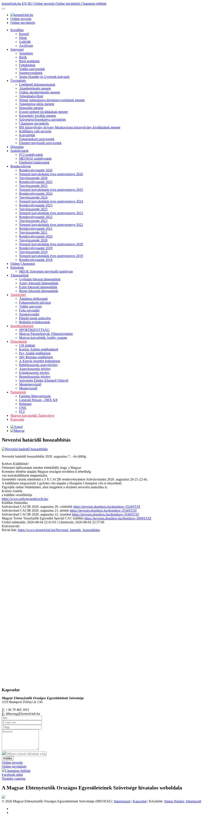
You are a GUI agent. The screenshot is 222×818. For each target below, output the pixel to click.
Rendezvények (20, 166)
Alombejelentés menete (35, 88)
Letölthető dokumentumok (37, 84)
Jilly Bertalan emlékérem (36, 357)
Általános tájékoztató (33, 299)
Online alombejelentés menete (39, 92)
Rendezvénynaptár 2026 (35, 170)
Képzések (17, 267)
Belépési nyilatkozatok (34, 322)
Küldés (7, 758)
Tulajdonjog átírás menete (36, 104)
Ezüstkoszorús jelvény (34, 372)
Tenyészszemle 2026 (33, 178)
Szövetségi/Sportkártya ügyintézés (42, 119)
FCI (21, 411)
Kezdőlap (17, 30)
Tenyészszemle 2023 (33, 209)
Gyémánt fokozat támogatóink (39, 279)
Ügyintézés (18, 80)
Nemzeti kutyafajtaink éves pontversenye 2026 (51, 174)
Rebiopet (25, 404)
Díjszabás (17, 147)
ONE (22, 408)
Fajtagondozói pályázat (35, 302)
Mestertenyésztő (30, 384)
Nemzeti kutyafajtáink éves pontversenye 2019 (51, 256)
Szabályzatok (19, 151)
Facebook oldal (12, 774)
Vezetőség (26, 53)
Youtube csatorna (13, 778)
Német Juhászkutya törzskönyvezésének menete (52, 100)
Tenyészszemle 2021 (33, 232)
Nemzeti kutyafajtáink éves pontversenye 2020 (51, 244)
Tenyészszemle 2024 (33, 197)
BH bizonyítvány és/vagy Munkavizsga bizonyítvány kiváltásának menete (69, 127)
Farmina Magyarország (35, 396)
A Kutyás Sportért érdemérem (39, 361)
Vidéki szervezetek (32, 69)
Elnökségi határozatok (34, 162)
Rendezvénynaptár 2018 (35, 260)
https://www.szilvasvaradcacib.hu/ (25, 499)
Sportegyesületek (30, 73)
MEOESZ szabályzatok (35, 158)
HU (31, 3)
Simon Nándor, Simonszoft (182, 801)
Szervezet (17, 49)
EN (25, 3)
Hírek (23, 38)
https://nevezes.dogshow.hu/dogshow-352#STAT (106, 506)
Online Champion (22, 263)
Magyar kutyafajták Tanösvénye (32, 415)
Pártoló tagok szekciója (35, 318)
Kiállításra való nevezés (35, 131)
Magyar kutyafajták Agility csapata (43, 337)
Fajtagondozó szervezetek (36, 139)
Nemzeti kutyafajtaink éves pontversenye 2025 (51, 189)
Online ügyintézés (68, 3)
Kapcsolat (17, 419)
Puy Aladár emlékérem (35, 353)
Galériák (25, 41)
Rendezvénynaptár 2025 (35, 182)
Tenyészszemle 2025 (33, 186)
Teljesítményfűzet (31, 96)
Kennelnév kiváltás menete (37, 115)
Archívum (26, 45)
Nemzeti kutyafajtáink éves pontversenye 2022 (51, 225)
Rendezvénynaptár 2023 (35, 205)
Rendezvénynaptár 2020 (35, 236)
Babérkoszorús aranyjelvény (38, 365)
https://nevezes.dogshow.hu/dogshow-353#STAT (103, 510)
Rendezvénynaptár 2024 (35, 193)
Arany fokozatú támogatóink (38, 283)
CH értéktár (27, 345)
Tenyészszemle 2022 (33, 221)
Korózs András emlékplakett (38, 349)
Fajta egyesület (29, 310)
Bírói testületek (29, 61)
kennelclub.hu (12, 3)
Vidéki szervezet (30, 306)
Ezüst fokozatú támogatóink (38, 287)
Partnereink (18, 392)
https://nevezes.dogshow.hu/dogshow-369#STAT (118, 518)
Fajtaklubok (27, 65)
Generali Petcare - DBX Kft (38, 400)
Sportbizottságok (21, 326)
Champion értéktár (93, 3)
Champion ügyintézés (34, 123)
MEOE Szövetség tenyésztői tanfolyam (46, 271)
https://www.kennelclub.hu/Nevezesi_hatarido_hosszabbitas (59, 530)
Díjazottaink (18, 341)
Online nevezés (45, 3)
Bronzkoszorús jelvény (35, 376)
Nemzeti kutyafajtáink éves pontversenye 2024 (51, 201)
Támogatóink (19, 275)
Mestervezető (28, 388)
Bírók (23, 57)
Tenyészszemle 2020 (33, 240)
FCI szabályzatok (31, 154)
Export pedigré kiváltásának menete (43, 112)
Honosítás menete (31, 108)
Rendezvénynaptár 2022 (35, 217)
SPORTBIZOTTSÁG (34, 330)
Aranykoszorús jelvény (35, 369)
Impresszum (122, 801)
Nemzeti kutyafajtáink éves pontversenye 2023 (51, 213)
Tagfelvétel (18, 295)
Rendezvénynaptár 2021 (35, 228)
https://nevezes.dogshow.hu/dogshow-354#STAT (105, 514)
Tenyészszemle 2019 (33, 252)
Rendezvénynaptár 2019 (35, 248)
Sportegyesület (29, 314)
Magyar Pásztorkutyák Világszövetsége (46, 334)
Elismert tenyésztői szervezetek (40, 143)
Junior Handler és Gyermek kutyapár (44, 77)
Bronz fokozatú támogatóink (38, 291)
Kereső (24, 34)
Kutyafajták (27, 135)
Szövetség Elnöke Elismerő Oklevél (43, 380)
